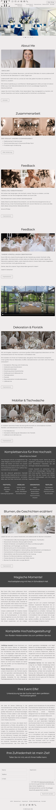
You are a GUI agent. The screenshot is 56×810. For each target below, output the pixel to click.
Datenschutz (17, 801)
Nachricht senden (47, 794)
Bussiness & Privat (29, 5)
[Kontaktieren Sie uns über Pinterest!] (21, 1)
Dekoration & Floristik (18, 5)
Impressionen (37, 4)
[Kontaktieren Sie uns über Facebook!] (24, 1)
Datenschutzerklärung (46, 782)
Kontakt (52, 4)
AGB (11, 801)
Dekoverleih (45, 4)
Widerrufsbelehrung (34, 801)
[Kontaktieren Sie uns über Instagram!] (15, 1)
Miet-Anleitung (7, 152)
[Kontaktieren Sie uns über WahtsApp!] (12, 1)
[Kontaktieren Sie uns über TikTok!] (18, 1)
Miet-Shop (51, 2)
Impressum (25, 801)
